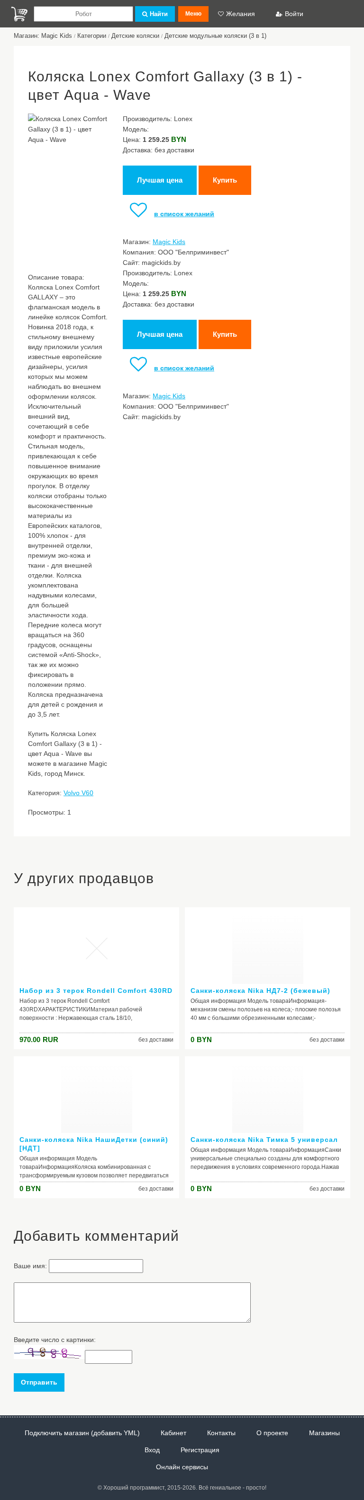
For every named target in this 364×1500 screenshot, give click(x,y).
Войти (294, 14)
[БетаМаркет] (19, 14)
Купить (225, 180)
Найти (159, 14)
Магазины (324, 1433)
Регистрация (200, 1450)
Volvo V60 (78, 793)
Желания (240, 14)
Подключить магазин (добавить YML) (82, 1433)
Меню (193, 13)
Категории (91, 35)
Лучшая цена (159, 180)
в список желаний (184, 214)
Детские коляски (135, 35)
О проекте (272, 1433)
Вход (152, 1450)
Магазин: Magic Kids (43, 35)
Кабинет (173, 1433)
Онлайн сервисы (182, 1467)
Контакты (221, 1433)
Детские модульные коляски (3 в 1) (215, 35)
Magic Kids (169, 242)
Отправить (39, 1382)
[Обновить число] (49, 1356)
